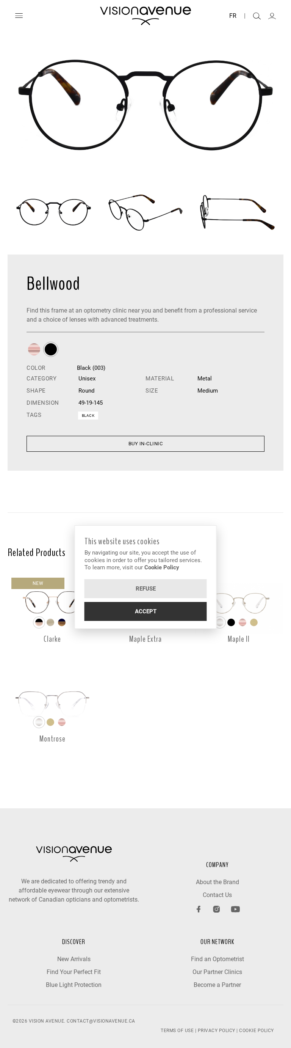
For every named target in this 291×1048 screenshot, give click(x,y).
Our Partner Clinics (217, 972)
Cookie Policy (161, 567)
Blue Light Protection (74, 984)
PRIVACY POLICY (216, 1030)
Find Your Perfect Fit (74, 972)
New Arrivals (74, 959)
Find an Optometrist (217, 959)
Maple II (239, 639)
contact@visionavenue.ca (101, 1021)
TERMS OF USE (177, 1030)
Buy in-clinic (145, 443)
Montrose (52, 739)
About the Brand (217, 882)
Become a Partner (217, 984)
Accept (145, 611)
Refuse (146, 588)
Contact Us (217, 895)
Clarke (52, 639)
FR (232, 16)
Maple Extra (145, 639)
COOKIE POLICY (256, 1030)
